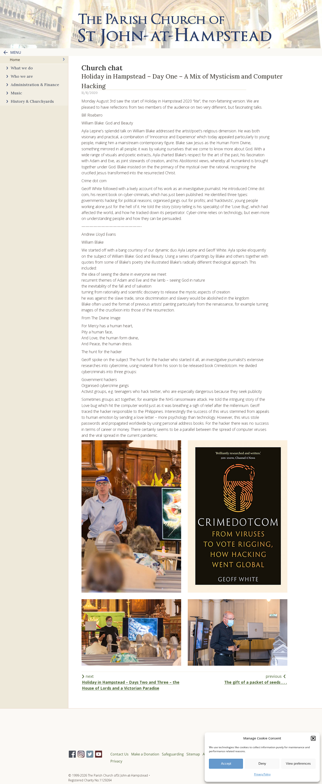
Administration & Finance (35, 84)
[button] (313, 738)
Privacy (116, 761)
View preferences (298, 763)
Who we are (22, 76)
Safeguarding (173, 754)
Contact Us (119, 754)
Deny (262, 763)
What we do (22, 67)
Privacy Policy (262, 774)
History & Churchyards (32, 101)
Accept (226, 763)
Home (15, 59)
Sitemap (193, 754)
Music (16, 92)
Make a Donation (145, 754)
